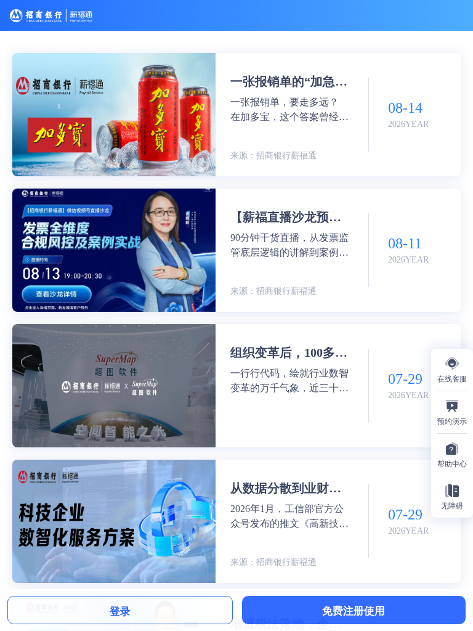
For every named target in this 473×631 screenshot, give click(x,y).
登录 (120, 610)
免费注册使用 (353, 610)
